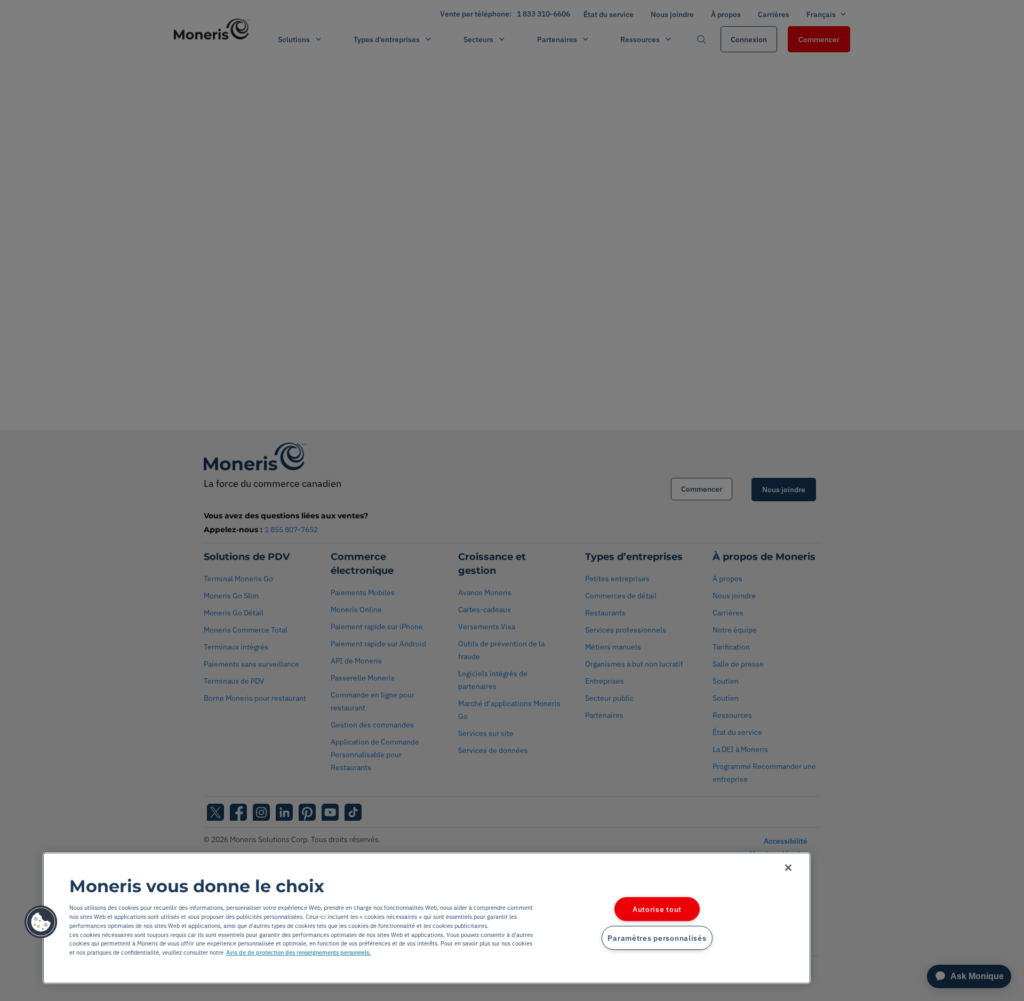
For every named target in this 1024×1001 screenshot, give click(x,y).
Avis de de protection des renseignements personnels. (298, 952)
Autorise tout (657, 909)
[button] (41, 922)
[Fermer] (788, 867)
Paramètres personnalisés (656, 938)
